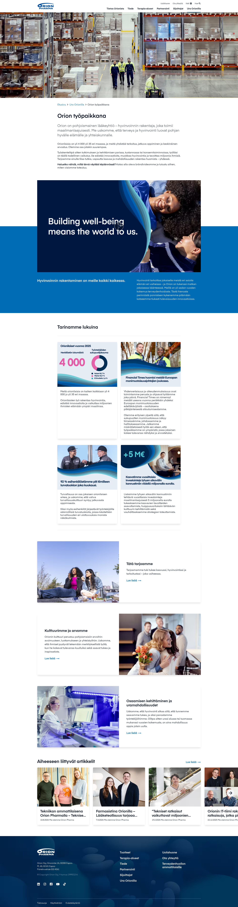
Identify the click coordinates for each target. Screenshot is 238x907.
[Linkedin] (38, 884)
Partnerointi (163, 8)
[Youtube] (58, 884)
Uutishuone (165, 3)
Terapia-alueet (145, 8)
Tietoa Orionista (115, 8)
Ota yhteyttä (178, 3)
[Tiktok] (64, 884)
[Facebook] (51, 884)
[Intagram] (45, 884)
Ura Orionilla (194, 8)
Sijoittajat (178, 8)
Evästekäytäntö (73, 902)
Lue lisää (193, 762)
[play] (119, 226)
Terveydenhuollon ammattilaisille (173, 865)
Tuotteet (125, 852)
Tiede (131, 8)
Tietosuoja (42, 902)
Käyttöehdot (56, 902)
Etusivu (61, 104)
